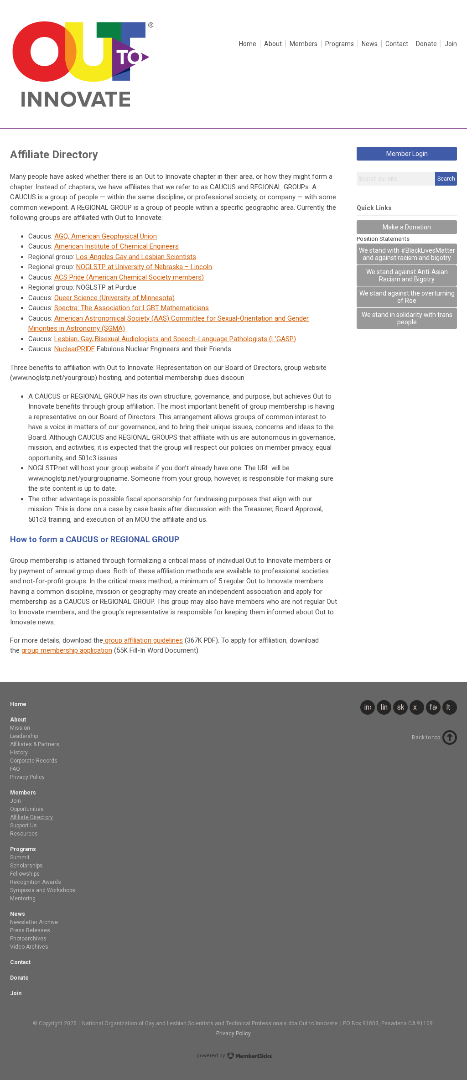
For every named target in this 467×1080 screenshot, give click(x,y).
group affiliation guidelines (143, 640)
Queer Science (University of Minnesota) (114, 298)
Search (446, 179)
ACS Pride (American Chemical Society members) (129, 277)
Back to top (426, 737)
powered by (211, 1056)
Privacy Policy (233, 1033)
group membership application (66, 650)
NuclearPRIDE (74, 349)
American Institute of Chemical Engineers (116, 246)
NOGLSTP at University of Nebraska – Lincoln (144, 267)
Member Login (407, 153)
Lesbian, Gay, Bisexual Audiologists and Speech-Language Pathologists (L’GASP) (175, 339)
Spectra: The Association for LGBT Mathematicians (131, 308)
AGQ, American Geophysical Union (105, 236)
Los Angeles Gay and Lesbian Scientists (136, 257)
